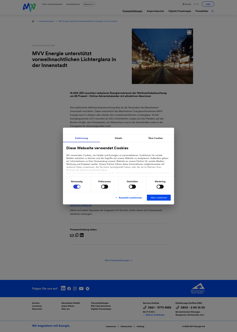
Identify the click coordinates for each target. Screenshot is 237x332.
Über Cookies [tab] (155, 138)
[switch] (104, 187)
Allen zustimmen (159, 197)
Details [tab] (118, 138)
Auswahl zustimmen (130, 197)
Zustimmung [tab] (81, 138)
